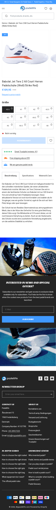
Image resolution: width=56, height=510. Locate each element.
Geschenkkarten (35, 435)
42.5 (49, 110)
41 (23, 110)
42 (36, 110)
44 (23, 118)
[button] (3, 8)
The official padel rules (11, 481)
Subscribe (28, 319)
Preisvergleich (34, 430)
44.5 (36, 118)
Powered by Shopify (38, 507)
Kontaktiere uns (35, 409)
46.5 (23, 127)
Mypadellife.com (23, 507)
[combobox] (29, 16)
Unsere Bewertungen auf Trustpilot (39, 440)
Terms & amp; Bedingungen (40, 413)
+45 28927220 (14, 431)
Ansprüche (33, 426)
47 (36, 127)
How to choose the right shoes (14, 460)
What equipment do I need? (13, 477)
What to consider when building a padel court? (41, 478)
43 (10, 118)
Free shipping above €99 (20, 158)
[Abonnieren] (51, 394)
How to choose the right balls (14, 464)
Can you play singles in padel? (41, 464)
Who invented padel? (37, 455)
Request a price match (11, 95)
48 (49, 127)
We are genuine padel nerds (21, 165)
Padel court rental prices (38, 468)
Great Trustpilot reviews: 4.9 (26, 152)
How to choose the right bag (13, 473)
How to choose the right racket (14, 455)
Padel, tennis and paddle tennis (41, 460)
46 (10, 127)
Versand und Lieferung (38, 417)
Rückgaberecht (35, 422)
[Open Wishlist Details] (46, 8)
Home (4, 23)
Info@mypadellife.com (16, 436)
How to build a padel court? (40, 473)
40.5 (10, 110)
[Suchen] (6, 16)
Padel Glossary (35, 484)
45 (49, 118)
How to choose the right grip (13, 468)
